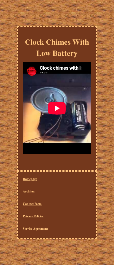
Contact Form (32, 203)
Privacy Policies (33, 216)
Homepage (30, 179)
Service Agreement (35, 228)
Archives (29, 191)
